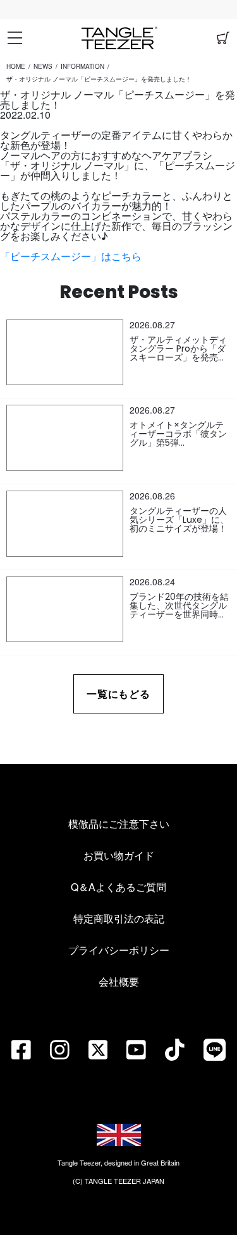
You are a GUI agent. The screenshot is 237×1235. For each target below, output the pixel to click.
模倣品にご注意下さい (118, 823)
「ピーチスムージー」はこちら (71, 256)
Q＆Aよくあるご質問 (118, 887)
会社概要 (119, 981)
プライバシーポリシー (118, 950)
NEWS (42, 66)
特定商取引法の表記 (118, 918)
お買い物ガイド (118, 855)
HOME (15, 66)
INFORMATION (82, 66)
